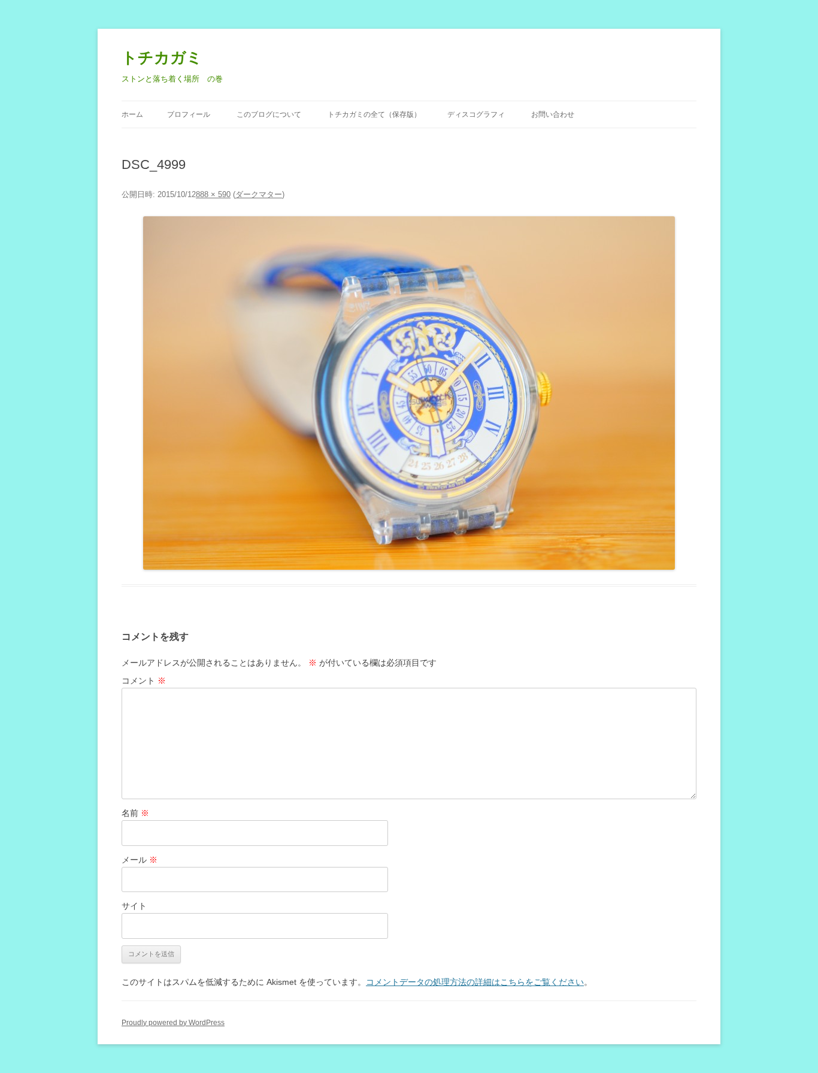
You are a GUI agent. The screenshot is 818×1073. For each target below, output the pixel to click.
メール (139, 860)
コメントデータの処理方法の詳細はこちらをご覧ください (475, 982)
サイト (134, 906)
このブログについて (269, 114)
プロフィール (188, 114)
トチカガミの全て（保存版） (374, 114)
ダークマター (258, 194)
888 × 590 (213, 194)
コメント (144, 680)
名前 (135, 813)
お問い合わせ (552, 114)
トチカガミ (162, 58)
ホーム (132, 114)
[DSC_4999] (409, 393)
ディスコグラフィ (476, 114)
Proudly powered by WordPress (173, 1022)
